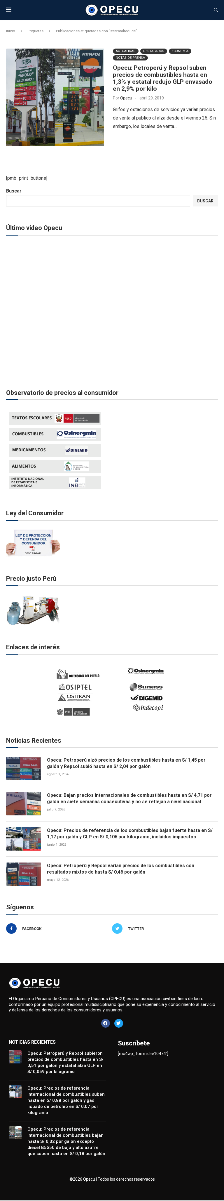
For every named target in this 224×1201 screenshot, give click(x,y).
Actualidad (126, 51)
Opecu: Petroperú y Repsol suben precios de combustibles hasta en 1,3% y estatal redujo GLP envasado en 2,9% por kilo (162, 78)
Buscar (14, 191)
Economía (180, 51)
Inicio (10, 31)
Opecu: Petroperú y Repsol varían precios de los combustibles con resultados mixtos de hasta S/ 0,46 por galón (120, 869)
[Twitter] (118, 1023)
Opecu (126, 98)
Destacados (153, 51)
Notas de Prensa (130, 58)
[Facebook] (105, 1023)
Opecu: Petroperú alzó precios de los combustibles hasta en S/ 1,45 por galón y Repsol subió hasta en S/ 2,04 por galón (126, 763)
